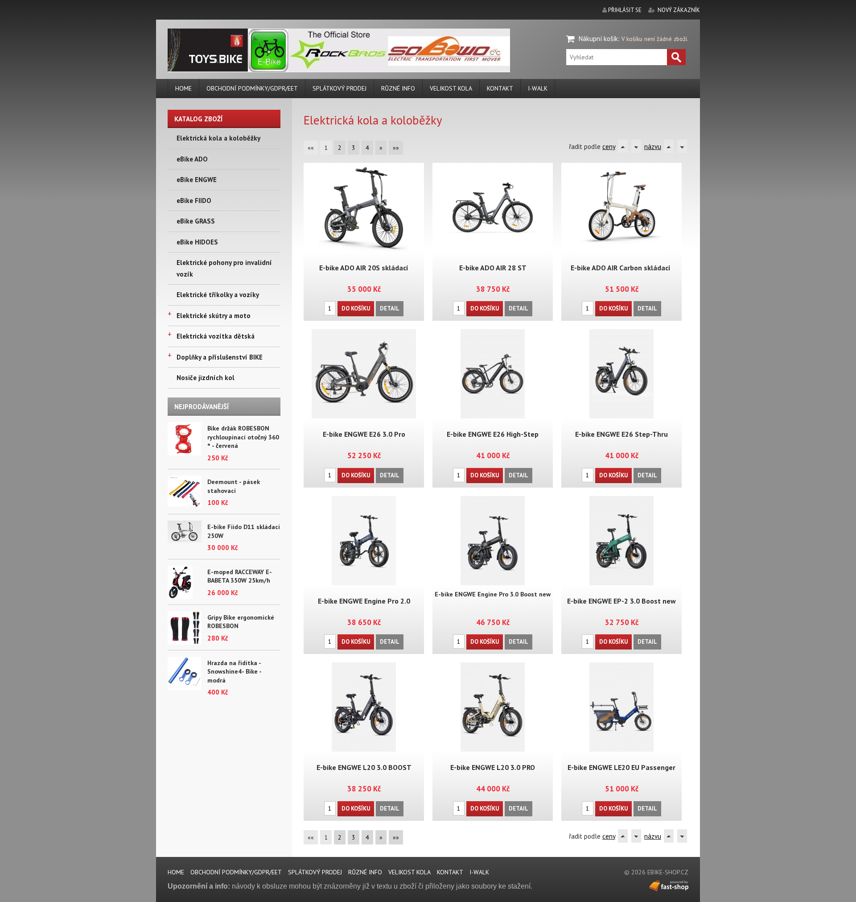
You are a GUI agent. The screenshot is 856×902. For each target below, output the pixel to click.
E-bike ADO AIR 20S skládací (363, 267)
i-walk (537, 88)
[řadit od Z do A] (636, 146)
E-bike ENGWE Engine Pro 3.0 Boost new (493, 594)
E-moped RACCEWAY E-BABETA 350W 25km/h (239, 576)
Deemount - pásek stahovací (233, 486)
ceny (608, 146)
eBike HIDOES (197, 242)
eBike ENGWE (197, 179)
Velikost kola (451, 88)
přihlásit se (625, 10)
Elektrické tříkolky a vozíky (218, 294)
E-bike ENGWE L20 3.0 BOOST (364, 767)
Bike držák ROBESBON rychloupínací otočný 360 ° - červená (243, 437)
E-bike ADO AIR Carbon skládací (621, 267)
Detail (389, 308)
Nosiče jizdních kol (206, 377)
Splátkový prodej (339, 88)
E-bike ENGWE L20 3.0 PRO (492, 767)
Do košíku (356, 308)
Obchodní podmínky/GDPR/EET (252, 88)
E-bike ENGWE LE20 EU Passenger (621, 767)
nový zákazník (679, 10)
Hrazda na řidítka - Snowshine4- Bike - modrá (234, 671)
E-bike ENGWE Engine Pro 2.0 (364, 600)
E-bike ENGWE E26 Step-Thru (621, 434)
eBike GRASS (196, 221)
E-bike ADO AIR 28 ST (493, 267)
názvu (652, 146)
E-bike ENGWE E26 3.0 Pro (364, 434)
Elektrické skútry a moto (214, 315)
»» (396, 148)
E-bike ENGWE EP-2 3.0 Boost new (621, 600)
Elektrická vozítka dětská (216, 336)
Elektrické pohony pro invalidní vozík (224, 268)
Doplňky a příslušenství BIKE (220, 357)
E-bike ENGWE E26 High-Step (493, 434)
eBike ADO (192, 159)
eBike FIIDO (194, 200)
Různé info (398, 88)
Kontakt (500, 88)
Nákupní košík (598, 38)
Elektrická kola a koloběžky (218, 138)
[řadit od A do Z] (623, 146)
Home (183, 88)
